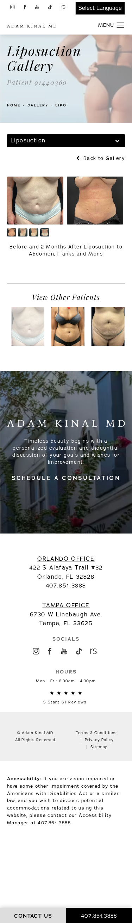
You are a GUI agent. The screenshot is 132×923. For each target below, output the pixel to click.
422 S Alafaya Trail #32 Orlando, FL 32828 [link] (66, 568)
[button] (12, 6)
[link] (66, 698)
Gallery (37, 105)
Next (110, 270)
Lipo (61, 105)
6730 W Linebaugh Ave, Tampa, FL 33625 (66, 614)
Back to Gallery (103, 158)
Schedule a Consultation (66, 478)
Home (13, 105)
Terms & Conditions (96, 733)
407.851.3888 (54, 823)
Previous (27, 270)
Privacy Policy (99, 740)
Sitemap (99, 747)
